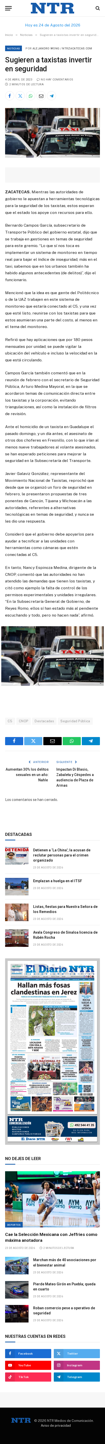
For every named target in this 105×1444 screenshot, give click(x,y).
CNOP (24, 721)
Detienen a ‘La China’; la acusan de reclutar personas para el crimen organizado (61, 855)
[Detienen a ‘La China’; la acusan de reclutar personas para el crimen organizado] (17, 856)
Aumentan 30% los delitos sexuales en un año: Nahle (27, 774)
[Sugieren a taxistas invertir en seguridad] (52, 156)
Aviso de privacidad (56, 1425)
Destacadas (44, 721)
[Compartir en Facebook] (9, 95)
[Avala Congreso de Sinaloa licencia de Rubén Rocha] (17, 938)
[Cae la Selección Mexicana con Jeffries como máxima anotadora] (52, 1199)
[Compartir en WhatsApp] (30, 95)
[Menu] (8, 8)
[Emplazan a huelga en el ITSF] (17, 886)
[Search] (97, 8)
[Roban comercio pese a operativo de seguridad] (17, 1314)
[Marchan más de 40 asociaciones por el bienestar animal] (17, 1265)
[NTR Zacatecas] (52, 8)
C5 (10, 721)
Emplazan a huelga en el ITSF (57, 881)
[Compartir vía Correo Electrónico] (41, 95)
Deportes (14, 1224)
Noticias (13, 48)
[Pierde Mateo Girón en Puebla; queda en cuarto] (17, 1290)
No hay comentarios (57, 79)
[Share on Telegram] (51, 95)
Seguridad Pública (75, 721)
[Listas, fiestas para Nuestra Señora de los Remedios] (17, 912)
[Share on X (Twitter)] (20, 95)
